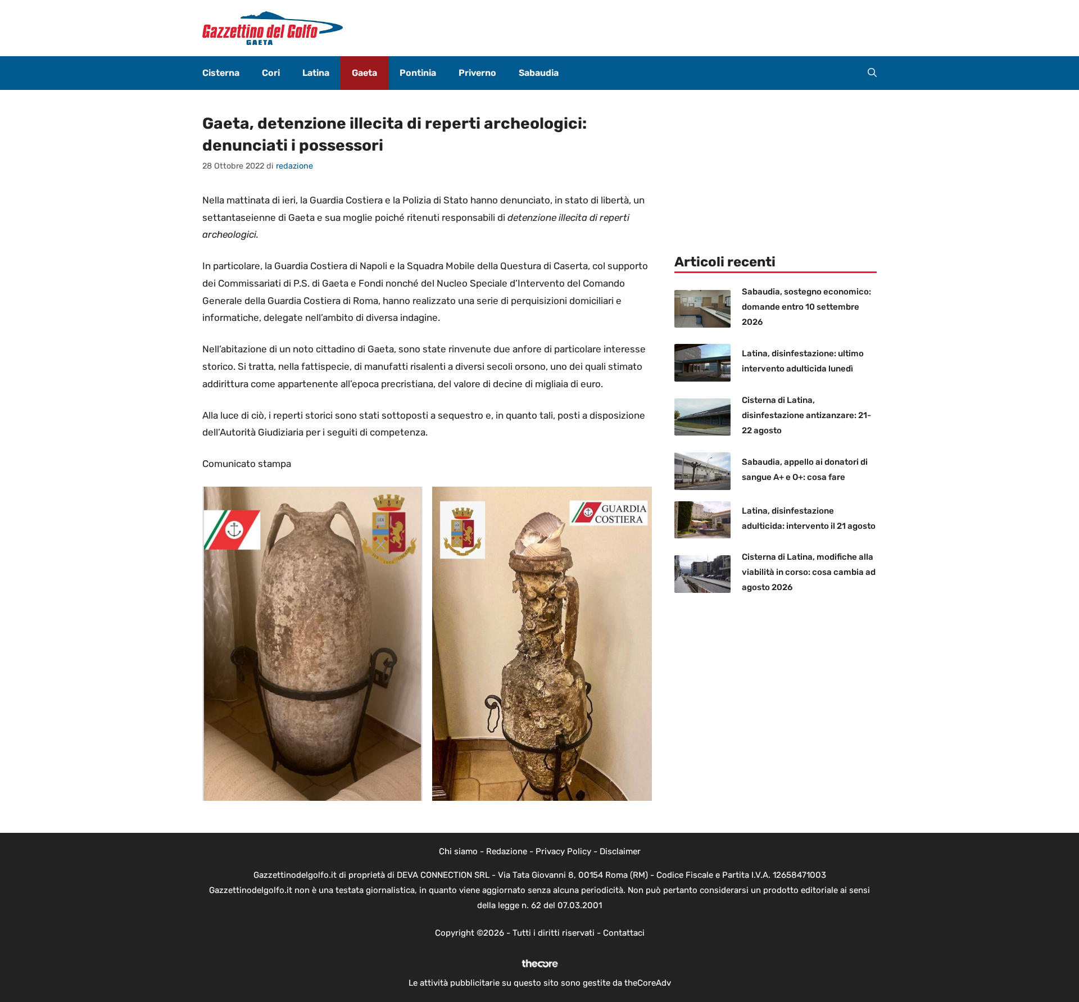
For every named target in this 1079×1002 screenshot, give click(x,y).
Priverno (477, 72)
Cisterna (220, 72)
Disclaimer (620, 851)
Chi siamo (458, 851)
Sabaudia (539, 72)
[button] (872, 73)
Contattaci (624, 933)
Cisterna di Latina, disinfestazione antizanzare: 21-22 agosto (806, 415)
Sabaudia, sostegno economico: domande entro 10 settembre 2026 (806, 307)
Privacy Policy (563, 851)
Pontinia (418, 72)
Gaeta (364, 72)
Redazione (506, 851)
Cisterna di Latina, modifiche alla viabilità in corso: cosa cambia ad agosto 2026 (809, 572)
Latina (315, 72)
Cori (271, 72)
